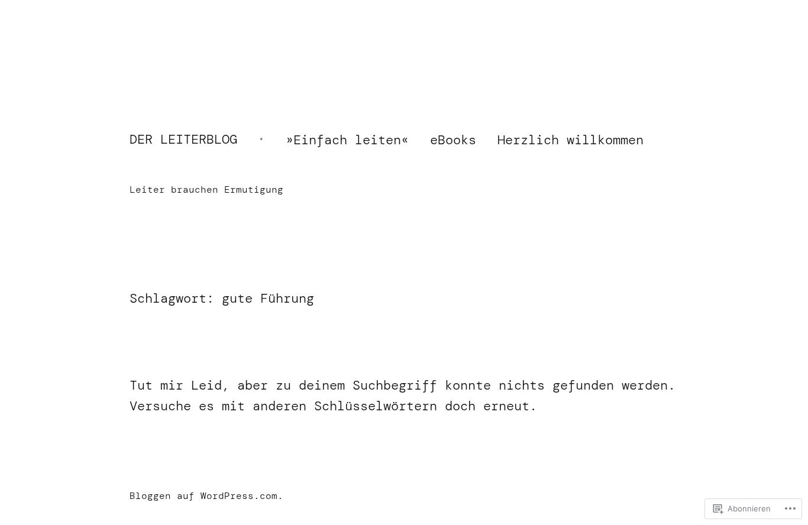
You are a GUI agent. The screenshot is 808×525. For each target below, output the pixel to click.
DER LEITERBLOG (183, 139)
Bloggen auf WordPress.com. (206, 496)
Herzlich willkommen (570, 139)
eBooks (453, 139)
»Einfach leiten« (347, 139)
